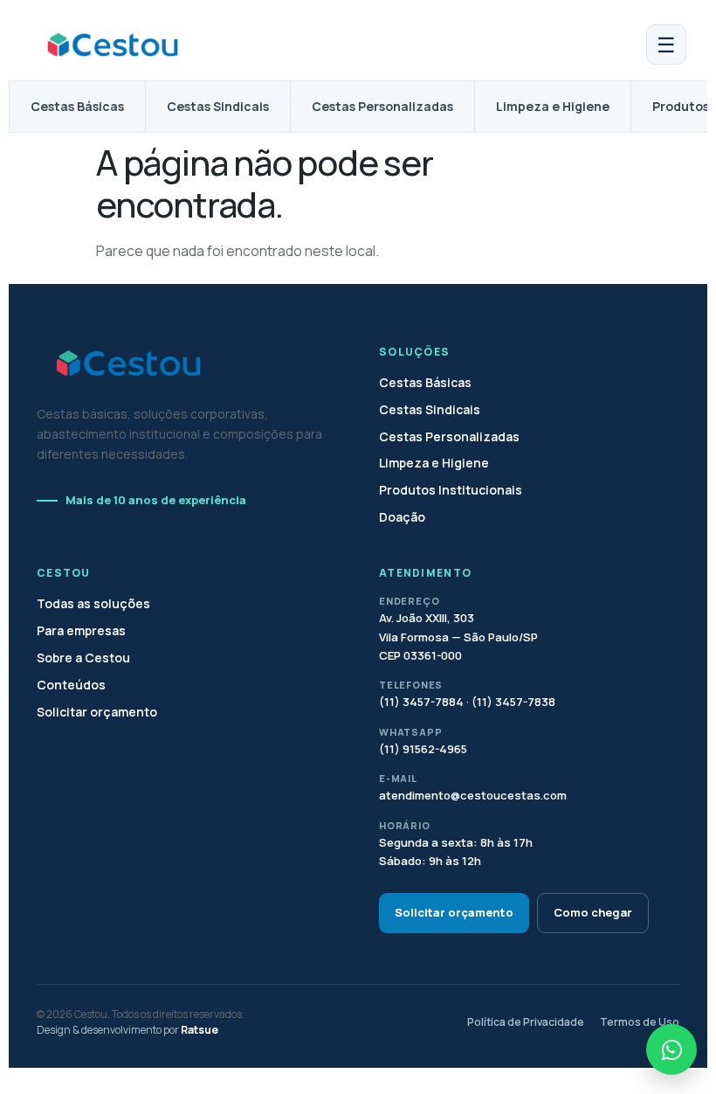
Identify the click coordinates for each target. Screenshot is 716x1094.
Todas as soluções (93, 604)
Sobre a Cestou (83, 658)
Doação (402, 517)
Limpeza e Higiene (552, 106)
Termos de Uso (639, 1021)
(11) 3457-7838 (513, 702)
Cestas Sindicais (218, 106)
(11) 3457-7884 (422, 702)
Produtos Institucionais (450, 490)
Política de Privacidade (525, 1021)
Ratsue (199, 1029)
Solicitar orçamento (97, 712)
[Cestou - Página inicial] (328, 44)
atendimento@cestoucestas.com (473, 795)
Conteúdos (71, 685)
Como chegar (593, 912)
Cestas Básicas (77, 106)
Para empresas (81, 631)
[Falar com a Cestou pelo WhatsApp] (671, 1049)
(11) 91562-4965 (423, 749)
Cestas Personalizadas (382, 106)
